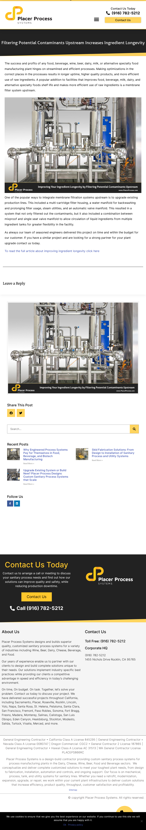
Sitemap (73, 789)
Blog (73, 420)
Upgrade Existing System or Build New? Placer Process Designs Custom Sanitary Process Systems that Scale (45, 475)
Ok (64, 824)
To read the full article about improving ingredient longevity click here (52, 251)
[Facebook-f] (10, 503)
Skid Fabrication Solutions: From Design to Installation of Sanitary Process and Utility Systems (113, 453)
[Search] (134, 429)
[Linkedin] (17, 503)
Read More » (28, 463)
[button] (96, 20)
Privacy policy (75, 824)
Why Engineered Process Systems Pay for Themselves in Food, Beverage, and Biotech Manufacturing (45, 454)
